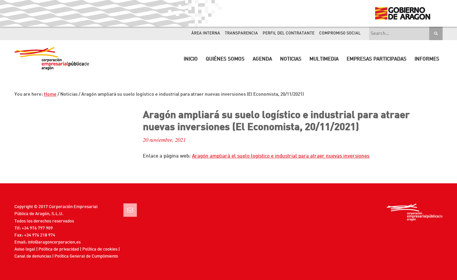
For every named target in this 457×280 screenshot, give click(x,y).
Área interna (205, 33)
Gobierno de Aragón (402, 13)
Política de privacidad (58, 249)
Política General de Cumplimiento (86, 256)
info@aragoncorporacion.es (54, 242)
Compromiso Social (340, 33)
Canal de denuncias (32, 256)
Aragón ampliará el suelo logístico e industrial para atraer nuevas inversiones (280, 156)
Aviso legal (24, 249)
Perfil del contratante (288, 33)
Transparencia (241, 33)
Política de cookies (99, 249)
